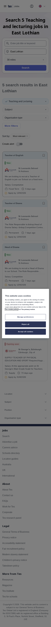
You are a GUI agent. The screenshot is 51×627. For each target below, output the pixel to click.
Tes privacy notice (28, 309)
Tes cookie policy (11, 309)
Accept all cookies (25, 331)
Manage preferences (25, 317)
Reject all (25, 324)
